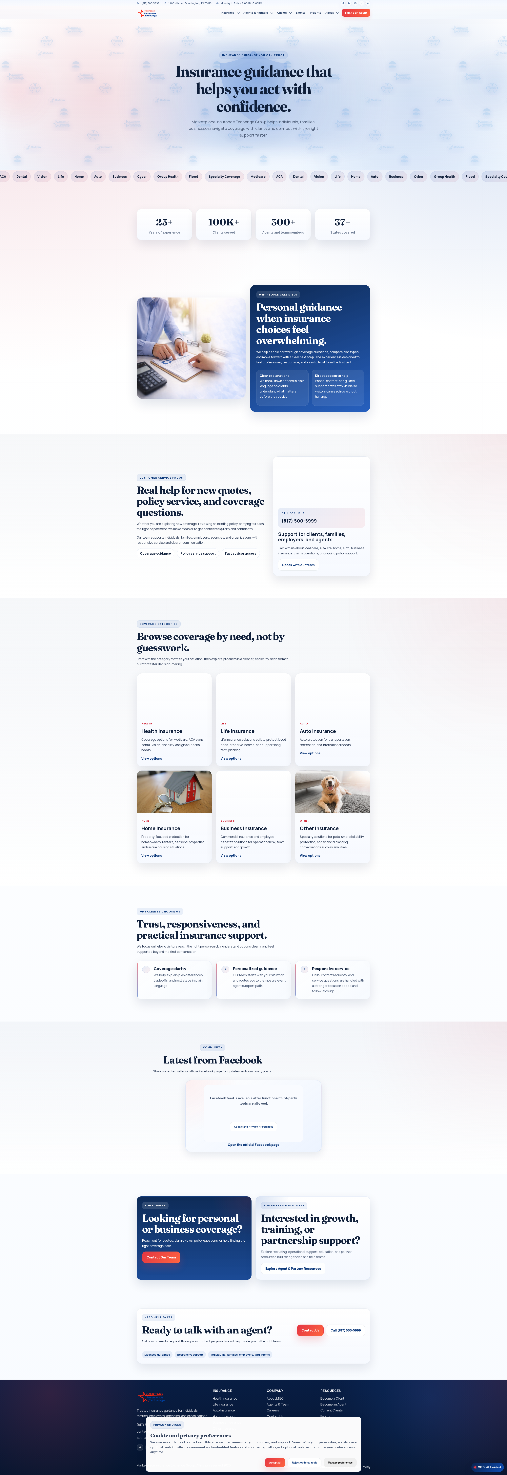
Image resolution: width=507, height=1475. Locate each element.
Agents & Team (278, 1404)
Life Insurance (237, 731)
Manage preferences (340, 1462)
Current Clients (331, 1410)
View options (151, 758)
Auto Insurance (318, 731)
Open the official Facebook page (253, 1144)
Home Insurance (160, 828)
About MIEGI (275, 1398)
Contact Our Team (161, 1257)
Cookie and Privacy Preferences (253, 1126)
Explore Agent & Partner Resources (293, 1268)
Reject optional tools (304, 1462)
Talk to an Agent (356, 12)
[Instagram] (355, 3)
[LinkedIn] (349, 3)
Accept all (275, 1462)
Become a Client (332, 1398)
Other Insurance (319, 828)
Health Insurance (161, 731)
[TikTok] (361, 3)
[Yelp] (367, 3)
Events (325, 1416)
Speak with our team (298, 565)
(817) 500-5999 (299, 521)
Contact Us (310, 1330)
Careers (273, 1410)
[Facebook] (343, 3)
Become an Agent (333, 1404)
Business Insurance (244, 828)
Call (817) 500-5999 (346, 1330)
